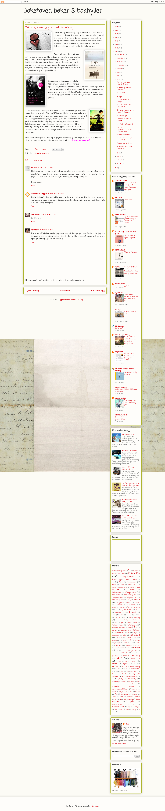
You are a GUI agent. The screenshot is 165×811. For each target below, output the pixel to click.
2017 (116, 34)
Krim (129, 648)
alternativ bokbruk (118, 573)
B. (113, 582)
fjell (122, 622)
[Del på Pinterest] (62, 149)
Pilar (127, 671)
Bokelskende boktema (124, 143)
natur (134, 661)
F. (124, 617)
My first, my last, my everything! (125, 267)
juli (118, 72)
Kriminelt (136, 647)
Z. (139, 709)
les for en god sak (130, 650)
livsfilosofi (126, 655)
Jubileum (137, 640)
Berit (127, 724)
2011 (116, 168)
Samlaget (121, 679)
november (120, 58)
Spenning (134, 689)
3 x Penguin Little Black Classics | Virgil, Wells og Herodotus (131, 271)
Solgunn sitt (119, 351)
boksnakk (37, 153)
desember (121, 54)
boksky (129, 602)
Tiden (121, 696)
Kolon (123, 648)
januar (119, 163)
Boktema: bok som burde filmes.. (123, 83)
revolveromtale (132, 676)
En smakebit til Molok (129, 450)
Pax (122, 671)
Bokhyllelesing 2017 (118, 597)
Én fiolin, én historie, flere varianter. (125, 147)
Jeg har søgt (119, 328)
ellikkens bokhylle (120, 398)
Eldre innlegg (98, 290)
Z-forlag (134, 709)
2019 (116, 27)
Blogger (95, 806)
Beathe (34, 167)
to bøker (129, 697)
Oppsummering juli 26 (122, 286)
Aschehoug (116, 579)
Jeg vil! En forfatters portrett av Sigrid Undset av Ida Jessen (131, 219)
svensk (137, 692)
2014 (116, 44)
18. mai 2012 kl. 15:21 (45, 230)
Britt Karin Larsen (133, 607)
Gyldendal (119, 632)
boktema (45, 153)
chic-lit (138, 610)
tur (115, 699)
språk (114, 692)
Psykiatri (124, 674)
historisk (119, 637)
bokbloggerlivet (116, 592)
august (119, 69)
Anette (34, 230)
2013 (116, 48)
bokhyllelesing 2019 (117, 600)
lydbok (119, 658)
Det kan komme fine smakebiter (124, 106)
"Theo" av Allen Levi (130, 252)
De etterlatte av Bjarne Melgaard (129, 236)
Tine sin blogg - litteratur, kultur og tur (125, 232)
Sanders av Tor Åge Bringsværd (131, 373)
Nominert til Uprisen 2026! (130, 312)
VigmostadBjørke (118, 707)
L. (117, 650)
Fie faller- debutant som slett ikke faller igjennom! (130, 484)
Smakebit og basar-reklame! (124, 88)
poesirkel (134, 671)
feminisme (136, 620)
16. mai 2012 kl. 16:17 (45, 167)
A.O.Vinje (135, 570)
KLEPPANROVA (120, 250)
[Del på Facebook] (60, 149)
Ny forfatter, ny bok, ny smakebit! (125, 139)
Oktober (115, 666)
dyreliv (121, 615)
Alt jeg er (120, 96)
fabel (130, 617)
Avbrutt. (135, 580)
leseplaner (115, 653)
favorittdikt (118, 620)
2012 (116, 51)
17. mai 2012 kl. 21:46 (47, 214)
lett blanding (124, 653)
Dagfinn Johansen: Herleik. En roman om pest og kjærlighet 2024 (130, 340)
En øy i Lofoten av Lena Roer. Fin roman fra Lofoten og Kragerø (130, 186)
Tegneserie (124, 694)
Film (116, 622)
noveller (114, 663)
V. (133, 704)
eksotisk (117, 617)
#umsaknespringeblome (119, 570)
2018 (116, 30)
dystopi (129, 615)
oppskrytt (124, 666)
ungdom (131, 702)
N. (126, 661)
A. (128, 570)
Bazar (122, 585)
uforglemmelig (128, 699)
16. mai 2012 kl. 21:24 (56, 194)
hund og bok (132, 637)
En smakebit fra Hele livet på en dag (129, 500)
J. (130, 640)
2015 (117, 41)
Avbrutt (128, 580)
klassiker (119, 645)
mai (118, 79)
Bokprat (137, 599)
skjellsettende (120, 684)
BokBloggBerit (120, 284)
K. (131, 643)
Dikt (113, 615)
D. (125, 612)
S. (113, 679)
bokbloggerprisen (130, 592)
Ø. (115, 712)
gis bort (114, 630)
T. (116, 694)
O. (135, 663)
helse (124, 635)
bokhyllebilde (116, 595)
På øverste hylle (122, 115)
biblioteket (132, 584)
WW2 (127, 709)
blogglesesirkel (123, 587)
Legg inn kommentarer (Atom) (70, 300)
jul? (119, 643)
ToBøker (137, 697)
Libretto (133, 653)
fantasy (137, 617)
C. (116, 610)
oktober (120, 62)
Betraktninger (119, 326)
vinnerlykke (136, 707)
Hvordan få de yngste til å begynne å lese (124, 418)
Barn (120, 582)
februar (120, 160)
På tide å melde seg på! (125, 124)
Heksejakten (128, 200)
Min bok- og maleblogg (122, 335)
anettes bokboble (121, 387)
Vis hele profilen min (119, 743)
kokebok (117, 648)
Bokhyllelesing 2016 (130, 594)
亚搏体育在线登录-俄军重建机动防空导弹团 (126, 390)
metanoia (35, 214)
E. (139, 615)
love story (136, 655)
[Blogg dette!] (56, 149)
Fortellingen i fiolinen (123, 134)
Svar (33, 185)
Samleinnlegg (132, 679)
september (121, 65)
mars (119, 156)
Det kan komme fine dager (124, 100)
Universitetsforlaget (117, 704)
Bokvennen (122, 607)
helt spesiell (135, 635)
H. (128, 632)
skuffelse (133, 684)
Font (135, 623)
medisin (119, 661)
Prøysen (114, 674)
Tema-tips (134, 694)
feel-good (127, 620)
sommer (132, 686)
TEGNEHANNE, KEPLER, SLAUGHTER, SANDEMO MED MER (131, 297)
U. (120, 699)
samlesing (115, 681)
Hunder (114, 640)
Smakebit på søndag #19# (124, 120)
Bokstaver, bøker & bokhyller (62, 10)
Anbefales (134, 573)
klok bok (137, 645)
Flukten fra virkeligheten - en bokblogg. (124, 369)
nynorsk (125, 663)
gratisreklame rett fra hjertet (130, 630)
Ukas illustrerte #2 (129, 434)
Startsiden (65, 290)
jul (114, 643)
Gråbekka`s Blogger (39, 194)
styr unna (129, 692)
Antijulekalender (128, 576)
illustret (125, 640)
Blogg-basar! (121, 93)
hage (135, 633)
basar (114, 585)
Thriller (114, 697)
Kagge (138, 643)
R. (122, 676)
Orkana (126, 669)
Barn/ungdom (131, 582)
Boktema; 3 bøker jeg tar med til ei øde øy (125, 111)
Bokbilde (132, 590)
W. (121, 709)
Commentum (118, 612)
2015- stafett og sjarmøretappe (128, 468)
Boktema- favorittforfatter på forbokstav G (124, 129)
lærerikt (133, 658)
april (118, 153)
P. (116, 671)
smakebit (115, 686)
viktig (129, 707)
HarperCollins (115, 635)
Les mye (118, 309)
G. (136, 628)
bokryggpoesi (120, 602)
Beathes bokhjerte (121, 415)
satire (124, 682)
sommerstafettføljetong (120, 689)
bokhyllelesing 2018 (131, 597)
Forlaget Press (117, 625)
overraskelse (135, 669)
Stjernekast (119, 292)
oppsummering (135, 666)
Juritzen (125, 643)
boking (129, 600)
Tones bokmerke (120, 214)
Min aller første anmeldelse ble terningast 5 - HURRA (129, 357)
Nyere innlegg (32, 290)
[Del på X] (58, 149)
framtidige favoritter (118, 628)
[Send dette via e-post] (53, 149)
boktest (114, 607)
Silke (138, 682)
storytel (121, 692)
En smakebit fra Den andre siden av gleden (129, 517)
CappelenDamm (126, 610)
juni (118, 76)
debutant (132, 612)
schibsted (131, 681)
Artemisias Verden (121, 181)
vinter (116, 709)
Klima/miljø (128, 645)
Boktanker (118, 197)
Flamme (129, 623)
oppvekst (118, 669)
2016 (116, 37)
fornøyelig (131, 625)
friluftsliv (130, 628)
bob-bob (132, 587)
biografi (114, 587)
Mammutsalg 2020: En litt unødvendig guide (130, 402)
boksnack (137, 602)
